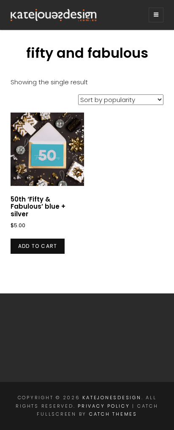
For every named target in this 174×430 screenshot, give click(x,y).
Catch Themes (113, 414)
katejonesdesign (111, 397)
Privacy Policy (104, 406)
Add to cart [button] (37, 246)
